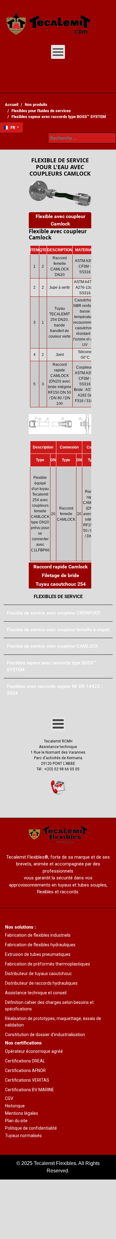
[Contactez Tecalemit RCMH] (58, 787)
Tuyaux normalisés (23, 1135)
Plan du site (16, 1120)
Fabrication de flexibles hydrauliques (40, 944)
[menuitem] (49, 20)
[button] (60, 220)
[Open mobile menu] (58, 52)
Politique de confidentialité (31, 1128)
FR (13, 127)
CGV (9, 1098)
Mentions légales (21, 1113)
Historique (15, 1105)
